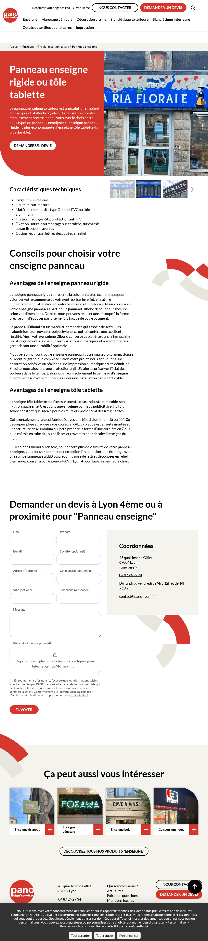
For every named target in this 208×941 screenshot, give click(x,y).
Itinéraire (126, 567)
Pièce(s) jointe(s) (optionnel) (32, 643)
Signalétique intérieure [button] (171, 19)
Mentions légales (120, 900)
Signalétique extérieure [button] (129, 19)
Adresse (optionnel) (26, 570)
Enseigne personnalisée (53, 46)
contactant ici (79, 695)
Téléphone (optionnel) (74, 590)
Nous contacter (115, 7)
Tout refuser (104, 935)
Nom (16, 532)
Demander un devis (163, 7)
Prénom (65, 532)
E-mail (17, 551)
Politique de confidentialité (129, 926)
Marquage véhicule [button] (57, 19)
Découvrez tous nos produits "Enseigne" (104, 851)
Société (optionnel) (72, 551)
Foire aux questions (122, 895)
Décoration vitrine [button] (91, 19)
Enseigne (28, 46)
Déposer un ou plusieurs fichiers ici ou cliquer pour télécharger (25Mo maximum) (55, 664)
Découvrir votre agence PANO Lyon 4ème (61, 8)
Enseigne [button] (30, 19)
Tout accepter (80, 935)
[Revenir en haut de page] (195, 887)
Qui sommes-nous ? (122, 886)
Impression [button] (85, 27)
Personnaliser (129, 935)
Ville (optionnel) (24, 590)
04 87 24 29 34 (130, 575)
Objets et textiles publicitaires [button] (47, 27)
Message (19, 609)
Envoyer (24, 709)
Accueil (14, 46)
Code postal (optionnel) (75, 570)
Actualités (115, 891)
